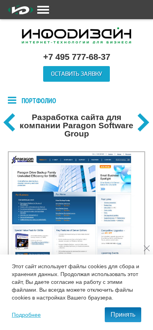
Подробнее (26, 315)
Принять (123, 314)
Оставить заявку (76, 74)
